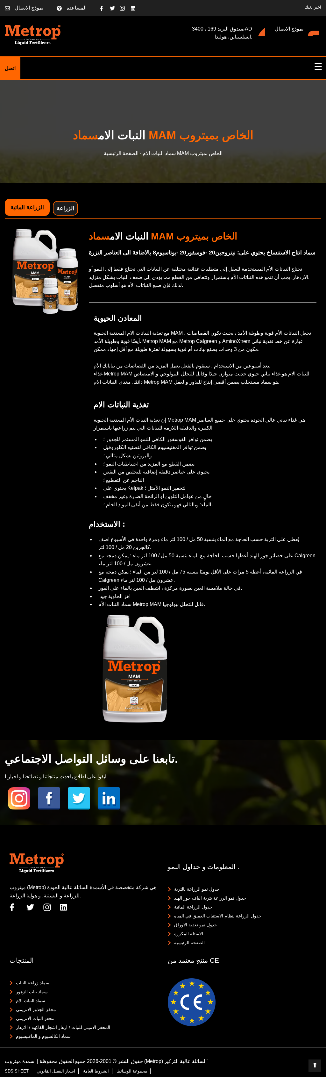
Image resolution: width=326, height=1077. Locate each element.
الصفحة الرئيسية (189, 942)
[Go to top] (314, 1065)
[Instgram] (19, 798)
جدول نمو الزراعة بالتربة (197, 889)
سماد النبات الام (30, 1000)
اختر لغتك (313, 7)
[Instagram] (125, 8)
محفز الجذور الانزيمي (36, 1009)
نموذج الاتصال (29, 8)
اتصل (10, 68)
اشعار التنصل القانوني (56, 1071)
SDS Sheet (17, 1071)
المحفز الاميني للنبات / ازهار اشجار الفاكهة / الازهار (63, 1027)
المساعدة (77, 8)
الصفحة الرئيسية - (122, 153)
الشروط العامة (96, 1071)
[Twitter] (115, 8)
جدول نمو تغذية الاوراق (195, 924)
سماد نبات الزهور (32, 991)
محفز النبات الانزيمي (35, 1018)
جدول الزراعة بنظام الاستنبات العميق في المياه (217, 915)
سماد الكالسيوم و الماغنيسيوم (43, 1036)
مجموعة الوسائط (132, 1071)
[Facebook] (105, 8)
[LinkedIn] (136, 8)
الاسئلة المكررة (188, 933)
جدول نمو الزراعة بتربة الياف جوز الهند (210, 898)
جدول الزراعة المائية (193, 906)
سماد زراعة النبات (32, 982)
